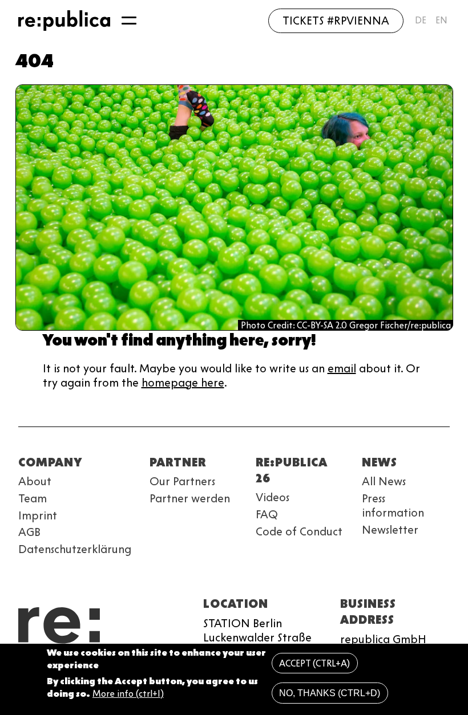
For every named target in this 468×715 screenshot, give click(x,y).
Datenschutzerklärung (74, 549)
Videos (272, 497)
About (34, 481)
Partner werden (190, 498)
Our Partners (182, 481)
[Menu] (129, 20)
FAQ (267, 514)
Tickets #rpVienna (336, 20)
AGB (29, 532)
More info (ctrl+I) (128, 693)
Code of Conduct (299, 531)
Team (32, 498)
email (342, 368)
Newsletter (390, 530)
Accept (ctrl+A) (314, 663)
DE (420, 20)
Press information (393, 505)
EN (441, 20)
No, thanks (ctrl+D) (329, 693)
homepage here (183, 382)
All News (384, 481)
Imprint (37, 515)
